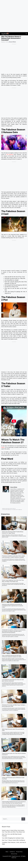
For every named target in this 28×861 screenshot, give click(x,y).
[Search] (23, 819)
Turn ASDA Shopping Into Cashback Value (13, 838)
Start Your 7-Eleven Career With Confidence (13, 840)
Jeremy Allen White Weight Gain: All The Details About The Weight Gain (12, 509)
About (7, 851)
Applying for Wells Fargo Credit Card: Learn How (8, 508)
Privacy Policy (19, 851)
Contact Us (12, 851)
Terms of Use (14, 853)
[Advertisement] (14, 16)
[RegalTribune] (5, 33)
